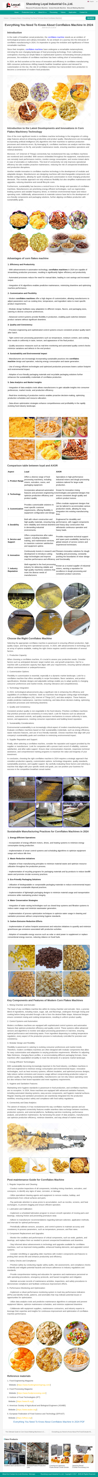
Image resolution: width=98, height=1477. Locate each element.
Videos (63, 12)
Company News (15, 18)
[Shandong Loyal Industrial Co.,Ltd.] (13, 4)
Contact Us (83, 12)
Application (72, 12)
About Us (41, 12)
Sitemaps (32, 1474)
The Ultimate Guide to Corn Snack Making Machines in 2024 (25, 1432)
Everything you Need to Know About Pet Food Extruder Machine (72, 1432)
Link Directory (23, 1474)
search (90, 18)
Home (16, 12)
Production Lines (27, 12)
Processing (53, 12)
